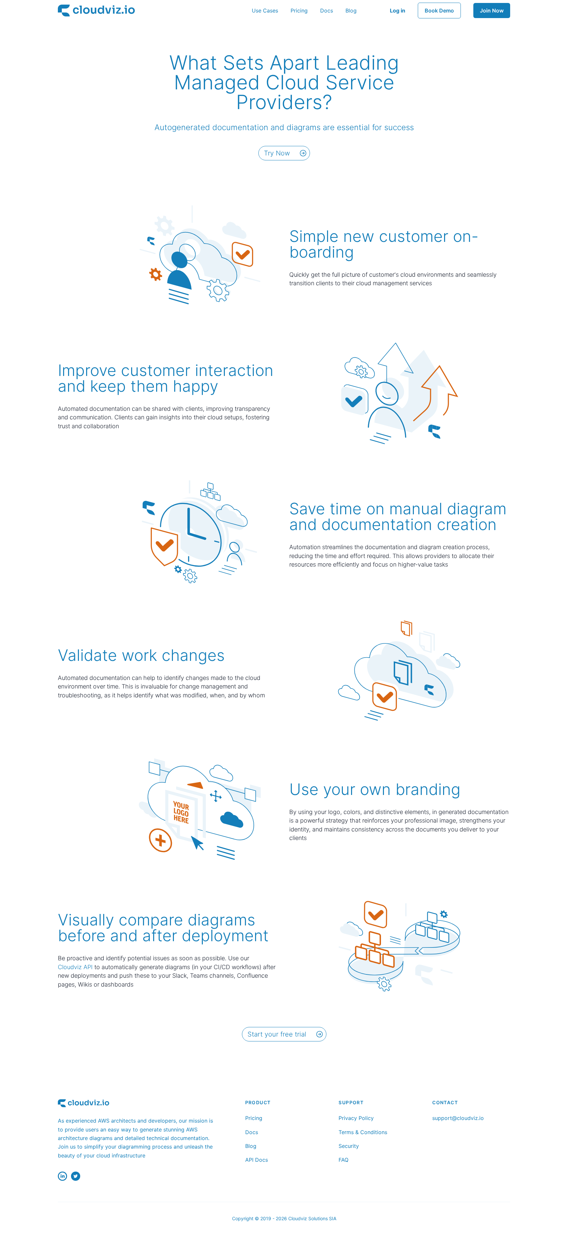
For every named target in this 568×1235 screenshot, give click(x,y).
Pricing (299, 10)
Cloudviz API (75, 967)
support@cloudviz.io (458, 1118)
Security (349, 1146)
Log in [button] (397, 10)
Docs (326, 10)
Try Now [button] (277, 153)
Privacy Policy (356, 1118)
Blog (351, 10)
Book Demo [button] (439, 10)
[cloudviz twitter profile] (75, 1176)
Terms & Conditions (363, 1132)
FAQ (343, 1159)
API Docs (256, 1159)
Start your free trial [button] (277, 1034)
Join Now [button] (492, 10)
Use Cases (265, 10)
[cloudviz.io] (96, 10)
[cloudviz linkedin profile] (62, 1176)
